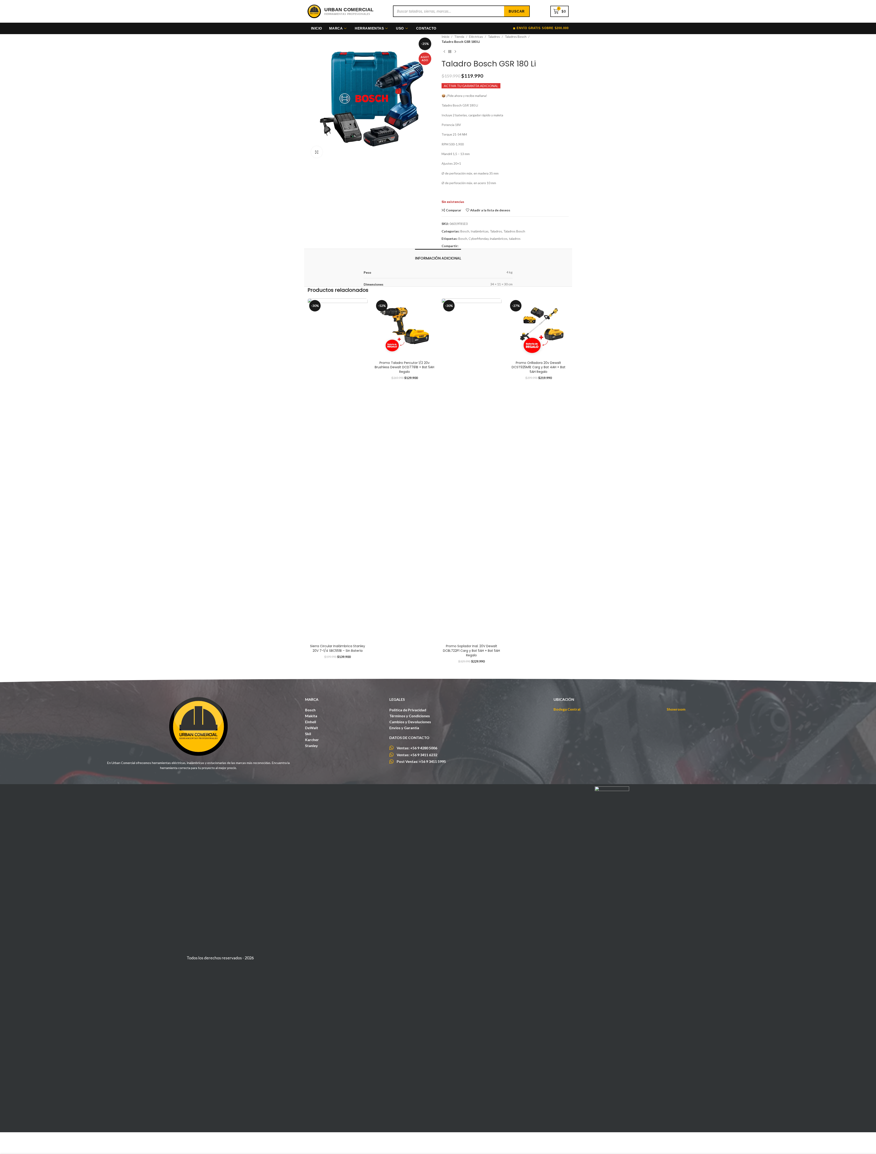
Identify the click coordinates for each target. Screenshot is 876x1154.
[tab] (438, 256)
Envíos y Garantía (404, 728)
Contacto (426, 28)
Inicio (316, 28)
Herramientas (369, 28)
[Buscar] (516, 11)
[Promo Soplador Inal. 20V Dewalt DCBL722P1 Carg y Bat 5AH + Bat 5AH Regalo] (472, 470)
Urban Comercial (349, 9)
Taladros (494, 36)
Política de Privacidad (407, 710)
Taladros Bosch (516, 36)
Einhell (310, 722)
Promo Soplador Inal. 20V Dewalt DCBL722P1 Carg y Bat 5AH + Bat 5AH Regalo (471, 650)
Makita (311, 716)
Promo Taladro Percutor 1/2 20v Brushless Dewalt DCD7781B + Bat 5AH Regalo (404, 367)
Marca (336, 28)
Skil (308, 733)
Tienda (459, 36)
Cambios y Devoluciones (410, 722)
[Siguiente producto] (455, 52)
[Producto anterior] (444, 52)
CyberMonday (478, 238)
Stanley (311, 745)
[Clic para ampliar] (316, 152)
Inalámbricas (479, 231)
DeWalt (311, 728)
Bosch (464, 231)
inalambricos (499, 238)
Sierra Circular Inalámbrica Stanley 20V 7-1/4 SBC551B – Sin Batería (337, 648)
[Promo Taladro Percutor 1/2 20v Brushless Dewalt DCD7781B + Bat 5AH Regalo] (404, 328)
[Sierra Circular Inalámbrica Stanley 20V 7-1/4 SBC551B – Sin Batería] (338, 470)
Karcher (312, 739)
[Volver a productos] (450, 52)
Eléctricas (476, 36)
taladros (515, 238)
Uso (400, 28)
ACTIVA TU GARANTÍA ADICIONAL (471, 86)
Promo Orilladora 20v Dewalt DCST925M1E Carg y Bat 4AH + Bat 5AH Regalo (538, 367)
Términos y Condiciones (409, 716)
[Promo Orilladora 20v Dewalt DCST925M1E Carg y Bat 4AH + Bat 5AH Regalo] (538, 328)
